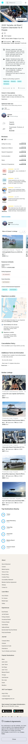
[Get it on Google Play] (18, 711)
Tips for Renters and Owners (9, 651)
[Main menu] (26, 3)
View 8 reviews (5, 216)
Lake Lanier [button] (4, 662)
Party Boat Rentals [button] (6, 632)
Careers (4, 566)
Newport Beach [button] (5, 672)
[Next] (24, 231)
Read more (4, 365)
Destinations (5, 648)
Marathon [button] (4, 685)
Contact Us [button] (4, 587)
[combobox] (13, 2)
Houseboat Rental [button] (6, 619)
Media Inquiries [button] (5, 569)
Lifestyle (4, 643)
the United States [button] (5, 43)
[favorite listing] (5, 33)
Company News (6, 640)
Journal (4, 636)
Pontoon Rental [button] (5, 622)
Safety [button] (3, 603)
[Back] (21, 231)
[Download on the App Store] (7, 711)
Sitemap (4, 584)
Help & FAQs (5, 693)
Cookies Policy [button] (5, 577)
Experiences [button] (5, 607)
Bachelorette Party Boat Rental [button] (9, 629)
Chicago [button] (4, 674)
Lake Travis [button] (4, 669)
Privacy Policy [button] (5, 574)
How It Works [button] (5, 595)
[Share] (2, 33)
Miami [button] (3, 659)
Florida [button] (12, 43)
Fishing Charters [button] (6, 616)
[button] (12, 241)
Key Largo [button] (4, 680)
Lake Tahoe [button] (5, 664)
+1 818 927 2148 (6, 696)
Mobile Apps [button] (5, 600)
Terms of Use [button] (18, 727)
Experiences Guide (6, 645)
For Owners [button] (4, 598)
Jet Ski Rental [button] (5, 614)
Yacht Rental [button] (5, 624)
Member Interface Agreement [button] (9, 582)
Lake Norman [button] (5, 677)
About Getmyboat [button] (6, 564)
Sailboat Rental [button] (5, 627)
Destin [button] (3, 682)
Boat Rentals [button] (5, 611)
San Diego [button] (4, 667)
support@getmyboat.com (8, 698)
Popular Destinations (8, 655)
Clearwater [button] (17, 43)
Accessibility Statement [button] (7, 579)
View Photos (21, 19)
